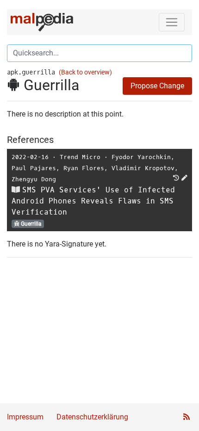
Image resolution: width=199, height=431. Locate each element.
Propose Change (157, 85)
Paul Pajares (34, 168)
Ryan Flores (83, 168)
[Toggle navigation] (172, 22)
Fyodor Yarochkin (141, 157)
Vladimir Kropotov (143, 168)
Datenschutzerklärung (92, 417)
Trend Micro (80, 157)
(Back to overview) (85, 72)
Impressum (25, 417)
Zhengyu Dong (34, 179)
